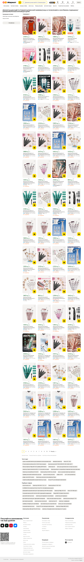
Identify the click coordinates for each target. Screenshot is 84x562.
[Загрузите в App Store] (2, 527)
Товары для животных (28, 548)
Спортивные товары (27, 546)
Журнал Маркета (45, 530)
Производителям (69, 524)
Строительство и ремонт (28, 550)
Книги (24, 542)
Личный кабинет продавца (47, 542)
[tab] (6, 6)
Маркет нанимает (69, 528)
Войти (78, 2)
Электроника (26, 528)
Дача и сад (25, 540)
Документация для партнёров (48, 546)
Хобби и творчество (27, 538)
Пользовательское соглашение (16, 559)
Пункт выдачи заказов (70, 526)
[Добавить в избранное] (35, 18)
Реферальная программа (70, 522)
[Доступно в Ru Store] (15, 527)
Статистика (5, 559)
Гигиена (25, 526)
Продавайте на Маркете (47, 544)
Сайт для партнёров (46, 548)
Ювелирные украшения (28, 554)
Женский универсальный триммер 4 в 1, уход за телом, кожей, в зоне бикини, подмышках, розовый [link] (59, 39)
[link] (37, 461)
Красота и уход (26, 536)
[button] (26, 14)
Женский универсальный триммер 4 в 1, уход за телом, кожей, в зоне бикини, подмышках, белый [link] (59, 182)
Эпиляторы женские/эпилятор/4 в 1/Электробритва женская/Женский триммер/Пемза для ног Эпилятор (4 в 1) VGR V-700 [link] (74, 39)
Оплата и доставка (46, 522)
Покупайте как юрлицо (47, 524)
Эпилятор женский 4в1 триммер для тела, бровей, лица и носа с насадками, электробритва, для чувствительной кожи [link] (73, 97)
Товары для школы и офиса (29, 544)
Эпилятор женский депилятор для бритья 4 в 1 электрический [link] (29, 298)
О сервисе (44, 526)
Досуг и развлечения (27, 520)
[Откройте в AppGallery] (11, 527)
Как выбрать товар (46, 520)
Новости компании (69, 520)
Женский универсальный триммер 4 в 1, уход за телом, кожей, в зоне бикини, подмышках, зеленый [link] (29, 356)
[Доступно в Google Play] (7, 527)
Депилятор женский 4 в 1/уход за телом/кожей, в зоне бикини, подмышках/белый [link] (29, 125)
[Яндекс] (80, 560)
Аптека (24, 534)
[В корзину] (34, 33)
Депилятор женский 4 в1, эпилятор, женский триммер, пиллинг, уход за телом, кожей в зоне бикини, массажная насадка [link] (29, 39)
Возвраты (44, 528)
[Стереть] (45, 2)
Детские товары (26, 552)
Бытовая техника (27, 524)
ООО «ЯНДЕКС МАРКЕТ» (77, 558)
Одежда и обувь (26, 530)
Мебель (25, 522)
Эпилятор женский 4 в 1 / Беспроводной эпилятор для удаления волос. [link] (44, 39)
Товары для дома (26, 532)
